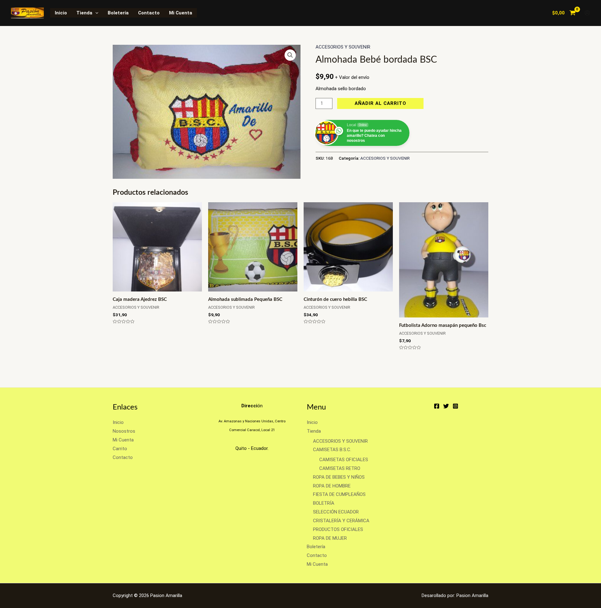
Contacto (149, 13)
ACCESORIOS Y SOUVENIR (343, 47)
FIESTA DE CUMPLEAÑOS (339, 494)
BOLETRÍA (323, 503)
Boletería (118, 13)
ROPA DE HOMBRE (332, 486)
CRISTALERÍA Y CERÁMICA (341, 520)
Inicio (61, 13)
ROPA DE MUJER (330, 538)
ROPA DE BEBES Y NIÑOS (339, 477)
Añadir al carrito (380, 103)
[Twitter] (446, 406)
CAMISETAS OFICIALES (343, 459)
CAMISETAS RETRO (339, 468)
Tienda (84, 13)
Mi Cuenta (180, 13)
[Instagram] (455, 406)
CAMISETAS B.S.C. (332, 449)
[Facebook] (436, 406)
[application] (95, 13)
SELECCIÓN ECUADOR (336, 512)
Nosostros (124, 431)
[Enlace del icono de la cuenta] (587, 13)
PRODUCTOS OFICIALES (338, 529)
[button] (290, 55)
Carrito (120, 448)
